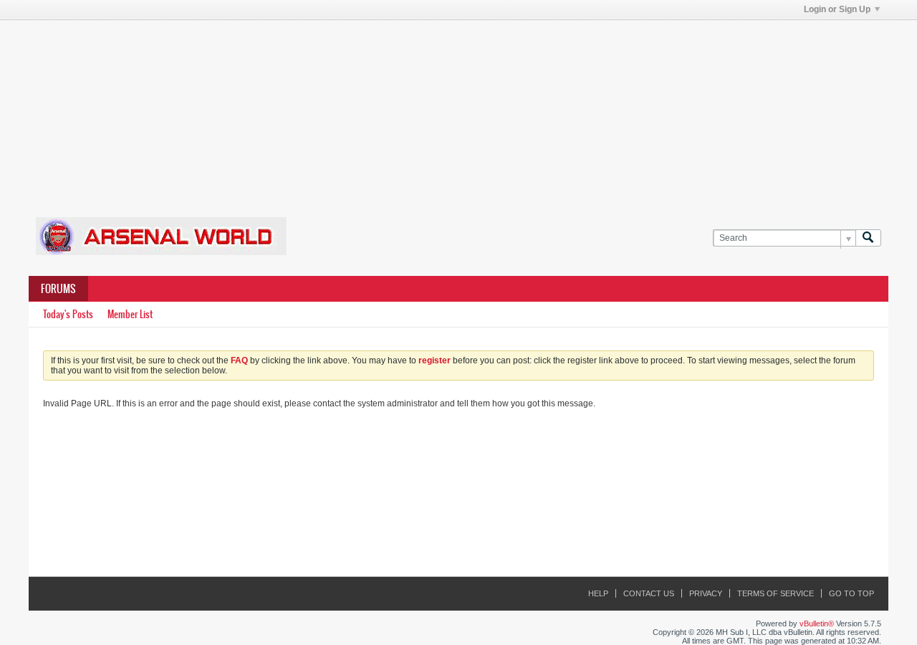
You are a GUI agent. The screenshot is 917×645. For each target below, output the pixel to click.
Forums (58, 289)
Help (598, 593)
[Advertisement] (458, 109)
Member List (130, 314)
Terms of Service (775, 593)
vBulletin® (817, 623)
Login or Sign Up (837, 9)
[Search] (868, 238)
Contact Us (648, 593)
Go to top (851, 593)
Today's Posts (68, 314)
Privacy (705, 593)
